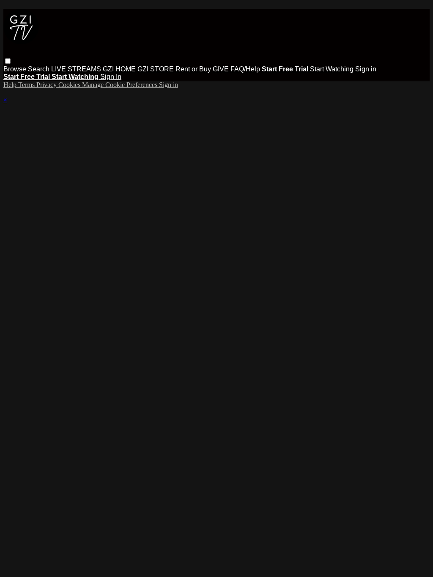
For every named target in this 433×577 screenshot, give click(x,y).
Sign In (110, 76)
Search (39, 69)
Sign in (365, 69)
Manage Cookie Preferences (120, 84)
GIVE (221, 69)
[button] (8, 61)
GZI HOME (119, 69)
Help (10, 84)
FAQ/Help (245, 69)
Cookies (70, 84)
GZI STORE (155, 69)
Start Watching (332, 69)
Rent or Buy (193, 69)
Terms (27, 84)
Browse (15, 69)
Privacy (47, 84)
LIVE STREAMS (76, 69)
